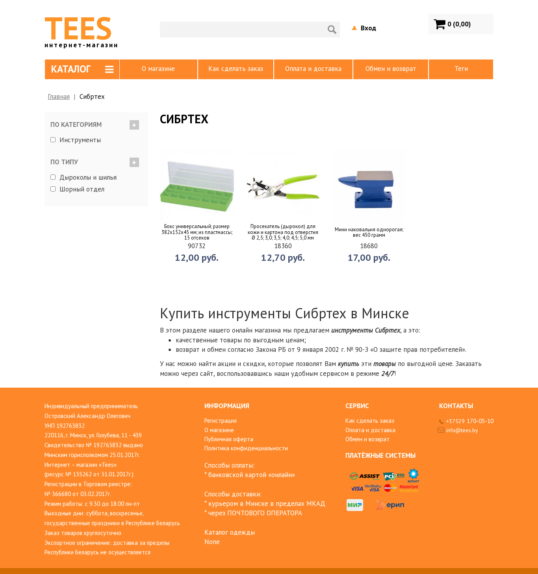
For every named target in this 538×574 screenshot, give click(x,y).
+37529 (469, 421)
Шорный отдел (81, 188)
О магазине (158, 68)
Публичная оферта (228, 439)
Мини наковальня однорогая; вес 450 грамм (369, 232)
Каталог (71, 69)
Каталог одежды (229, 532)
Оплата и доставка (313, 68)
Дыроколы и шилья (88, 177)
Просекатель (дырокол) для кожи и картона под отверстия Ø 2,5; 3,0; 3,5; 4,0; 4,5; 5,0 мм (283, 232)
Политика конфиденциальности (246, 448)
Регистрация (220, 420)
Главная (59, 96)
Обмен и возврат (390, 68)
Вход (368, 28)
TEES (82, 27)
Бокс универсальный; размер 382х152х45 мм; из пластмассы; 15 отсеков (196, 232)
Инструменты (80, 140)
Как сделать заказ (235, 68)
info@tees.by (462, 430)
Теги (461, 68)
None (212, 541)
